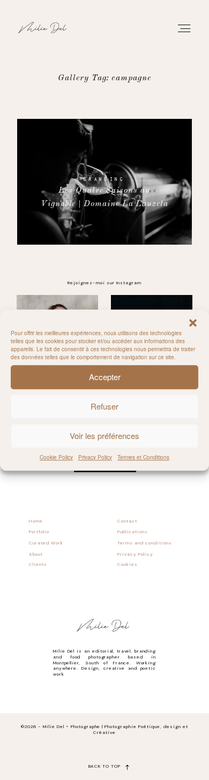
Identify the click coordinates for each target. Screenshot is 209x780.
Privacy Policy (95, 457)
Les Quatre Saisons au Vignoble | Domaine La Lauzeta (104, 197)
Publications (132, 532)
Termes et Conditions (143, 457)
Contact (127, 521)
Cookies (127, 564)
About (36, 554)
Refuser (104, 406)
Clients (38, 564)
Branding (104, 179)
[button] (193, 322)
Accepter (105, 376)
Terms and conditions (144, 543)
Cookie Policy (56, 457)
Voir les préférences (104, 435)
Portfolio (39, 532)
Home (36, 521)
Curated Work (46, 543)
